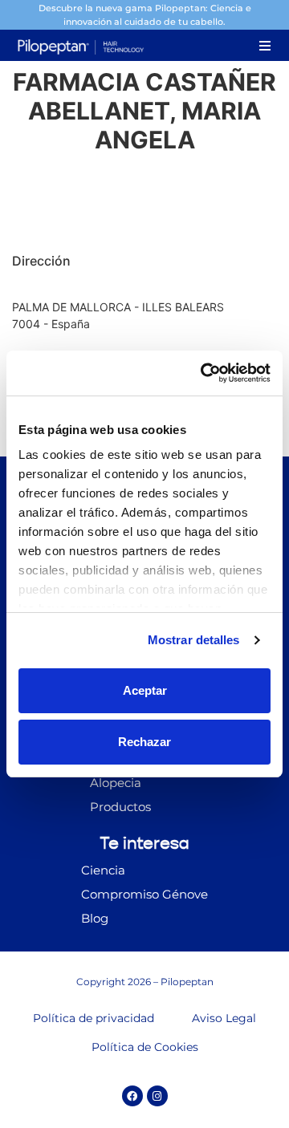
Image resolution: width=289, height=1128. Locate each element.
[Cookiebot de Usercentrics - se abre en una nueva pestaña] (204, 373)
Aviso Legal (224, 1018)
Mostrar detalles (194, 640)
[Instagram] (157, 1095)
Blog (94, 918)
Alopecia (115, 782)
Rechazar (144, 742)
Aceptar (145, 690)
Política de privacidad (93, 1018)
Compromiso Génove (144, 894)
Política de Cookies (145, 1047)
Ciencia (103, 870)
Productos (120, 806)
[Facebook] (132, 1095)
